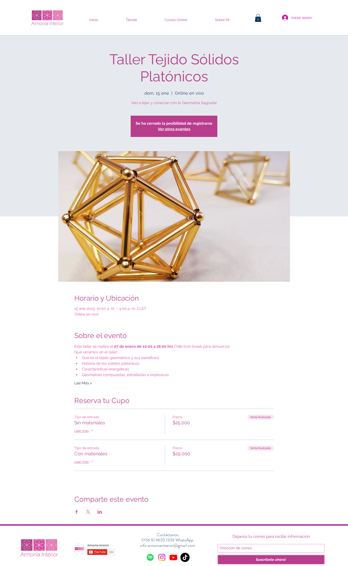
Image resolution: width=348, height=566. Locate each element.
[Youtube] (173, 557)
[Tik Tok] (185, 557)
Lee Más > (83, 383)
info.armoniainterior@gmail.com (167, 545)
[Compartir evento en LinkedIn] (100, 512)
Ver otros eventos (174, 129)
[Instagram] (161, 557)
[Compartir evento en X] (88, 512)
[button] (258, 18)
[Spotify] (150, 557)
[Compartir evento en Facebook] (76, 512)
